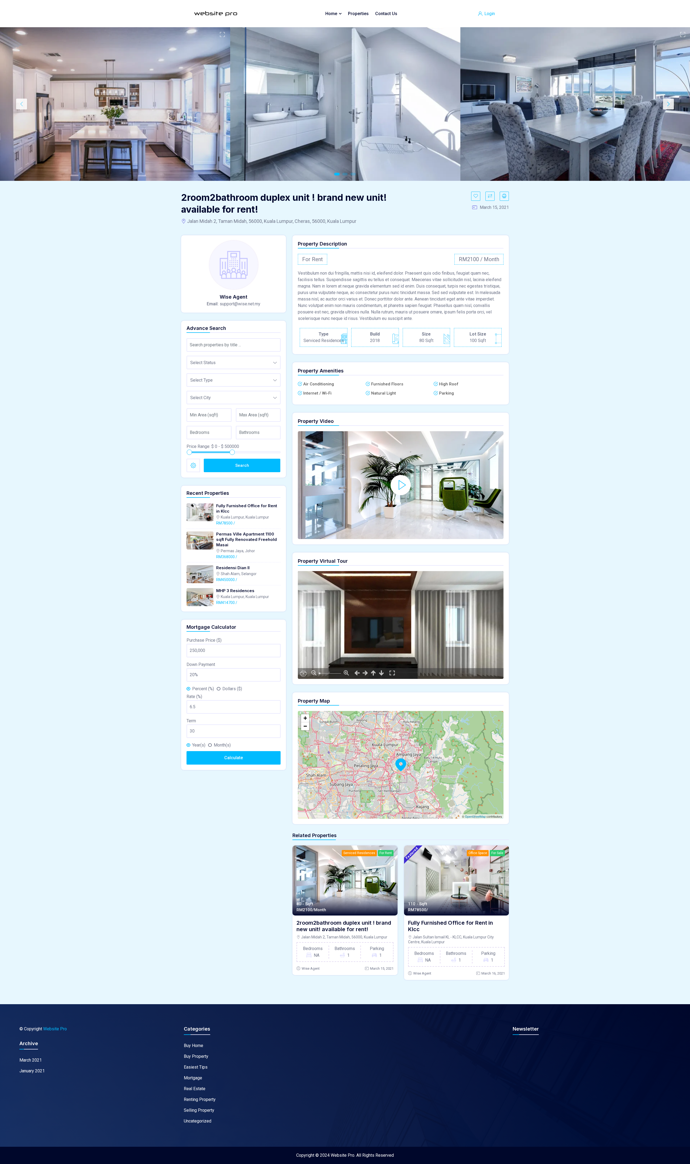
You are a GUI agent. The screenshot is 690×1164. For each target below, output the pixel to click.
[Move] (357, 672)
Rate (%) (194, 696)
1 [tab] (337, 174)
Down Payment (201, 664)
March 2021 (30, 1060)
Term (191, 720)
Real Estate (194, 1088)
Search (242, 465)
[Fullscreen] (392, 672)
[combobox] (234, 362)
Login (489, 13)
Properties (358, 13)
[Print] (504, 196)
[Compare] (490, 196)
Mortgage (193, 1077)
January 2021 (32, 1070)
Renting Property (200, 1099)
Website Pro (55, 1028)
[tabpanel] (115, 104)
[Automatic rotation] (303, 673)
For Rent (386, 853)
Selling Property (199, 1110)
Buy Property (196, 1056)
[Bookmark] (475, 196)
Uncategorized (197, 1121)
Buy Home (193, 1045)
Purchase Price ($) (204, 640)
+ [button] (305, 718)
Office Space (477, 853)
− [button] (305, 726)
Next (668, 104)
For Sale (497, 853)
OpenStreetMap (475, 816)
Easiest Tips (196, 1067)
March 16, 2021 (493, 973)
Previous (21, 104)
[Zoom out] (314, 672)
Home (331, 13)
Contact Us (386, 13)
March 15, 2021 (382, 968)
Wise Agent (311, 968)
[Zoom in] (346, 672)
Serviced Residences (359, 853)
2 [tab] (345, 174)
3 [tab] (353, 174)
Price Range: (198, 446)
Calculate (233, 757)
